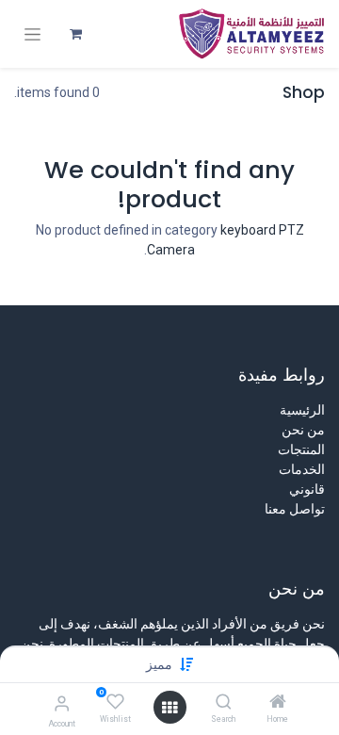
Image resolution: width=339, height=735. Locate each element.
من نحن (303, 429)
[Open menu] (169, 707)
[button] (159, 664)
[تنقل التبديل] (32, 34)
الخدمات (302, 469)
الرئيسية (302, 409)
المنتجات (301, 449)
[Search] (224, 702)
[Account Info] (62, 703)
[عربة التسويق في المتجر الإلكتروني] (75, 34)
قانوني (307, 489)
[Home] (277, 702)
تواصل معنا (295, 508)
